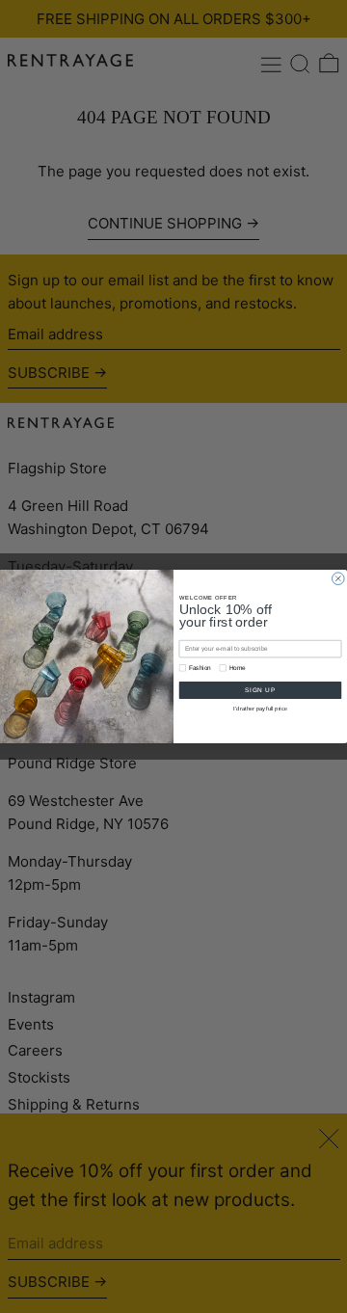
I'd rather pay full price (260, 708)
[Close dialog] (339, 579)
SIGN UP (260, 689)
